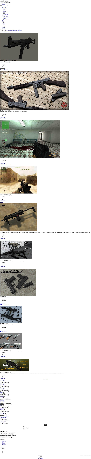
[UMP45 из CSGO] (45, 365)
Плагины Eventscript (5, 16)
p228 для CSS (2, 384)
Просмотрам (20, 30)
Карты (4, 13)
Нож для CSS (2, 380)
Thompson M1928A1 (4, 69)
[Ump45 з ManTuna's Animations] (45, 47)
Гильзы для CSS (2, 422)
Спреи (4, 8)
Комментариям (14, 30)
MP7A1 (1, 202)
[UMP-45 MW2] (45, 139)
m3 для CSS (1, 389)
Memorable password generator (4, 444)
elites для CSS (2, 388)
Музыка (4, 23)
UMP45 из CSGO (3, 357)
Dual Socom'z (2, 267)
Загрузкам (17, 30)
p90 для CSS (1, 397)
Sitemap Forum (3, 443)
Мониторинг (3, 27)
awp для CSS (1, 409)
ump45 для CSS (2, 396)
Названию (7, 30)
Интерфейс (4, 11)
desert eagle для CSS (2, 385)
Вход (2, 3)
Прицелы (4, 9)
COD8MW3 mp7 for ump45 (5, 164)
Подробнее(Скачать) (2, 68)
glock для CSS (2, 381)
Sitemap (3, 442)
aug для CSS (1, 405)
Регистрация (3, 4)
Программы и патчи (5, 14)
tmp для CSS (1, 392)
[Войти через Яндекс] (41, 456)
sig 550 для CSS (2, 408)
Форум (2, 20)
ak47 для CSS (2, 401)
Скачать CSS (3, 26)
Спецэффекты (5, 10)
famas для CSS (2, 400)
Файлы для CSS (4, 7)
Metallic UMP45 (3, 331)
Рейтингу (10, 30)
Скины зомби (4, 18)
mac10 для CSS (2, 393)
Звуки (4, 12)
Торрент (3, 21)
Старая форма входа (40, 458)
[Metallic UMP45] (45, 341)
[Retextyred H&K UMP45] (45, 250)
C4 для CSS (1, 418)
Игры (3, 22)
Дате (5, 30)
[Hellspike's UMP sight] (45, 314)
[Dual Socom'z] (45, 282)
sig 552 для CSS (2, 404)
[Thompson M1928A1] (45, 90)
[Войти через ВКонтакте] (39, 456)
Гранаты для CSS (2, 413)
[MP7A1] (45, 217)
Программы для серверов (6, 19)
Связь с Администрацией (4, 441)
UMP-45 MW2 (3, 118)
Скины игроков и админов (6, 17)
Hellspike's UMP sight (4, 304)
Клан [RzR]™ (3, 28)
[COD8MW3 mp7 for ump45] (45, 180)
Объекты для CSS (2, 421)
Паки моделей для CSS (3, 417)
